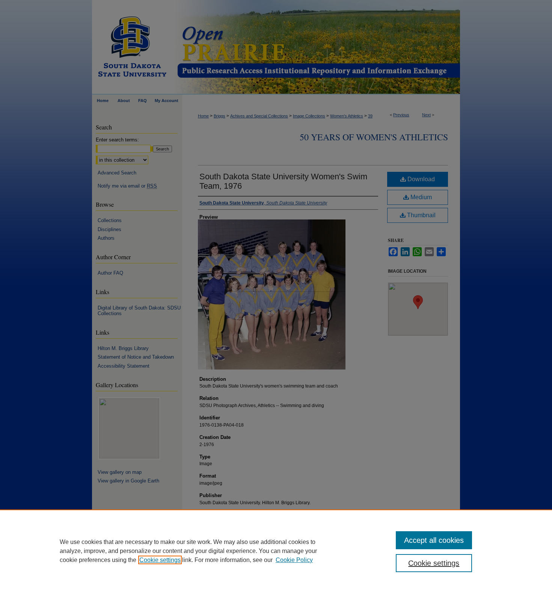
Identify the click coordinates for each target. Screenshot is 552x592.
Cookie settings (160, 560)
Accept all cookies (434, 540)
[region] (276, 550)
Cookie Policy (294, 560)
